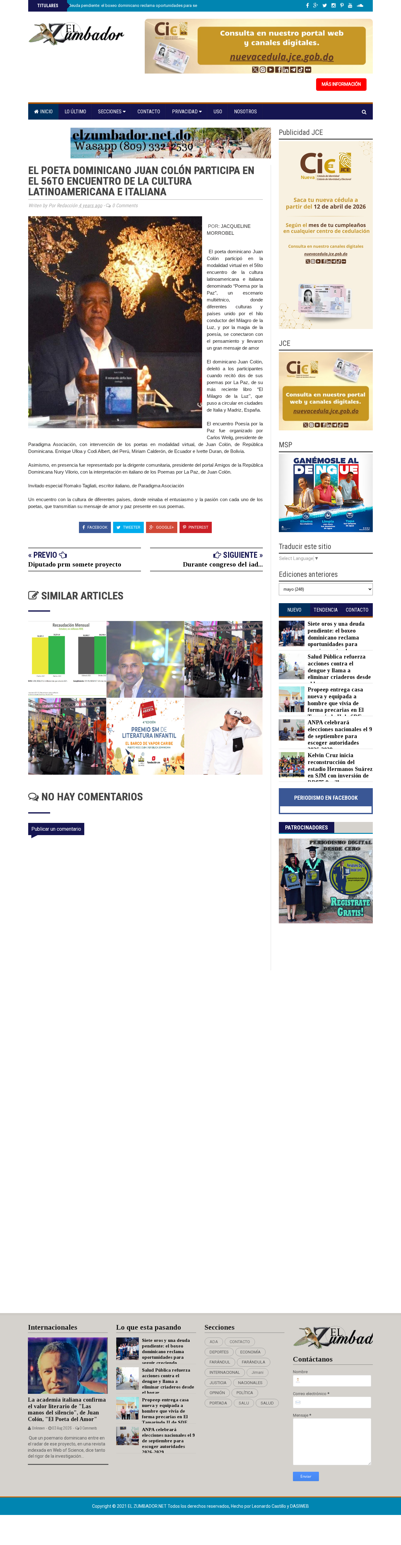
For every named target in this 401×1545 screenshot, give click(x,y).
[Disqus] (149, 1053)
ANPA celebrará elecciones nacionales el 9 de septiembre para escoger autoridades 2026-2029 (340, 735)
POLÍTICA (245, 1392)
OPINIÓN (217, 1392)
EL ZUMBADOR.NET (148, 1506)
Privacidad (185, 112)
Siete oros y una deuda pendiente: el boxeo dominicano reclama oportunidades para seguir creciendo (129, 5)
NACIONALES (250, 1382)
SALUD (267, 1403)
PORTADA (218, 1403)
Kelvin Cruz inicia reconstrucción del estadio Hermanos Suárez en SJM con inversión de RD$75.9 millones (340, 768)
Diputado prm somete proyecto (74, 564)
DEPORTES (219, 1352)
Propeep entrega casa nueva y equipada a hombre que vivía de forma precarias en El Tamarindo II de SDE (336, 703)
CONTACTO (240, 1341)
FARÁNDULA (253, 1362)
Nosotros (245, 112)
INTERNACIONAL (225, 1372)
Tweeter (131, 527)
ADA (214, 1341)
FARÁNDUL (220, 1362)
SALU (244, 1403)
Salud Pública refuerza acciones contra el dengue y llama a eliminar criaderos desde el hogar (339, 670)
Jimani (257, 1372)
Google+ (164, 527)
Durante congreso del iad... (223, 564)
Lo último (75, 112)
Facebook (96, 527)
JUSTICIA (218, 1382)
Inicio (46, 112)
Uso (218, 112)
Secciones (110, 112)
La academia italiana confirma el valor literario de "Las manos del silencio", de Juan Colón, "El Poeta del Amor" (67, 1409)
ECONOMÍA (250, 1352)
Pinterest (198, 527)
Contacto (149, 112)
